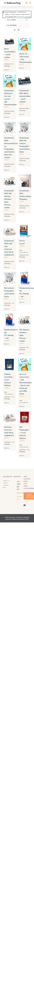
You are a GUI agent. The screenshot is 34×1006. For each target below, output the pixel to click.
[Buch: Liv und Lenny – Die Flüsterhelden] (24, 44)
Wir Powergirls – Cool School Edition (24, 432)
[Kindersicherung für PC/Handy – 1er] (24, 278)
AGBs (27, 519)
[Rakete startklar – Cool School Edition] (9, 364)
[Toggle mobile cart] (26, 3)
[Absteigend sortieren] (27, 20)
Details (7, 70)
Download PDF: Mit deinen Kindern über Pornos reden (9, 199)
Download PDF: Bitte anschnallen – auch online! (25, 96)
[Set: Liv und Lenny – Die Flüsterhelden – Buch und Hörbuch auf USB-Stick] (24, 364)
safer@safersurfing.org (19, 493)
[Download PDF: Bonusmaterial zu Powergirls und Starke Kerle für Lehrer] (9, 128)
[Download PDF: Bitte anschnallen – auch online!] (24, 80)
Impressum (8, 519)
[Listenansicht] (18, 30)
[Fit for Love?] (24, 231)
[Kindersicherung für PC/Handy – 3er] (9, 319)
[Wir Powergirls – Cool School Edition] (24, 417)
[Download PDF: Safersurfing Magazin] (24, 180)
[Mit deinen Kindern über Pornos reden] (24, 319)
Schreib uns (19, 498)
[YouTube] (25, 505)
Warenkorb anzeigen (23, 17)
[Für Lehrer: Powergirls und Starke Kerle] (9, 278)
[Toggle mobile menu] (30, 3)
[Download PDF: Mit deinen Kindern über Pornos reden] (9, 180)
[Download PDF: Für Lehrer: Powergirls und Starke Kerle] (24, 128)
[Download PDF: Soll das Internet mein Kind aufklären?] (9, 231)
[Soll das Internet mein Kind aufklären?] (9, 417)
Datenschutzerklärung (18, 519)
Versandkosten (23, 252)
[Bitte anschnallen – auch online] (9, 42)
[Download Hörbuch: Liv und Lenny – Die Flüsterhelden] (9, 80)
